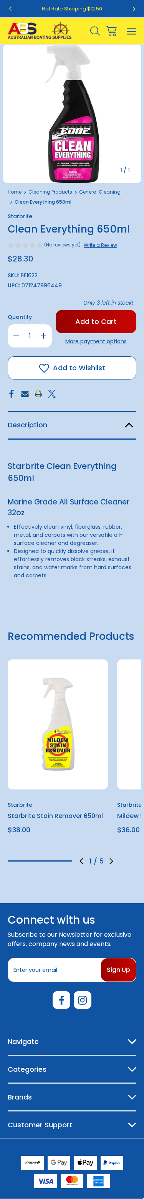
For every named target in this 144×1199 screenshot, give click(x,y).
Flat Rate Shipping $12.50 (72, 8)
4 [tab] (53, 861)
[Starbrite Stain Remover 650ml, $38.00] (58, 724)
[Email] (25, 394)
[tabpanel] (58, 749)
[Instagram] (82, 1000)
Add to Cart (58, 779)
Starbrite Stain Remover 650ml (55, 815)
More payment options (96, 341)
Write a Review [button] (100, 245)
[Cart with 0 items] (111, 31)
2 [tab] (27, 861)
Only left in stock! (108, 303)
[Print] (38, 394)
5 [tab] (65, 861)
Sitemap (112, 1146)
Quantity (20, 317)
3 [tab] (39, 861)
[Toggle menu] (131, 31)
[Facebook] (11, 394)
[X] (52, 394)
